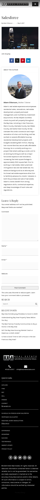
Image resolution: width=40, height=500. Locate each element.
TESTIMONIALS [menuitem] (6, 441)
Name (4, 246)
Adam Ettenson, (17, 102)
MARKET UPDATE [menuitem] (7, 445)
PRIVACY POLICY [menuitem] (7, 449)
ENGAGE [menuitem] (4, 400)
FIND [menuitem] (3, 389)
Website (4, 274)
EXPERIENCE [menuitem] (6, 430)
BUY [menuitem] (3, 392)
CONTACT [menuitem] (5, 403)
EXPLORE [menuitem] (5, 385)
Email (4, 260)
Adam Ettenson (8, 23)
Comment (5, 212)
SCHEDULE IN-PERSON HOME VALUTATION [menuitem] (15, 413)
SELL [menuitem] (3, 396)
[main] (20, 174)
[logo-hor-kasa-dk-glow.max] (15, 4)
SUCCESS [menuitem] (5, 438)
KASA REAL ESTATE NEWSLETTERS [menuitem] (12, 421)
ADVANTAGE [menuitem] (5, 434)
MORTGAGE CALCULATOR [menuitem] (10, 417)
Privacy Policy (20, 492)
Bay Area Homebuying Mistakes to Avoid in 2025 (20, 314)
